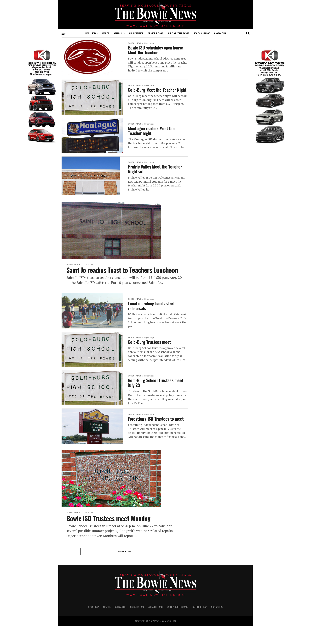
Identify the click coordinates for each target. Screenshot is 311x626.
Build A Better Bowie (178, 33)
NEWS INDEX (90, 33)
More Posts (125, 551)
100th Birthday (202, 33)
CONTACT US (220, 33)
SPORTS (105, 33)
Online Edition (136, 33)
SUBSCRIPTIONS (155, 33)
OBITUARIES (119, 33)
